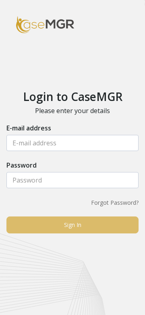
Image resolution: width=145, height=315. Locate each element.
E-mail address (28, 128)
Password (21, 166)
